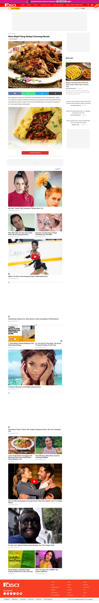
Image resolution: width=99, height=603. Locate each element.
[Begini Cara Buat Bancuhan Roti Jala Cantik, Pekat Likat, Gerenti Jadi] (78, 71)
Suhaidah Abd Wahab (71, 88)
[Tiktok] (80, 8)
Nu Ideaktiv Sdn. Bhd (79, 599)
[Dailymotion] (84, 8)
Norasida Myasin (13, 39)
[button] (88, 5)
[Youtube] (82, 8)
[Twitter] (79, 8)
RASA (9, 33)
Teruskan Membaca (35, 152)
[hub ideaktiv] (92, 4)
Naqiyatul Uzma (75, 124)
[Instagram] (77, 8)
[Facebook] (75, 8)
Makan (14, 33)
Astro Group (91, 599)
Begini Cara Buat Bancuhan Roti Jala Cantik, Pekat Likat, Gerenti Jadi (77, 84)
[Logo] (10, 4)
